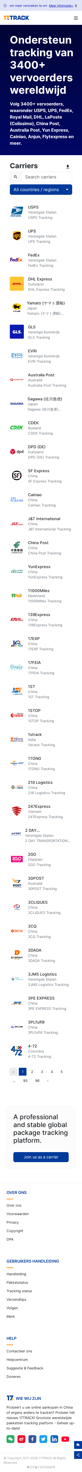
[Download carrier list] (68, 166)
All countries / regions (36, 189)
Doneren (14, 1376)
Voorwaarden (18, 1214)
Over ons (14, 1205)
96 (37, 1080)
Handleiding (16, 1274)
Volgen (12, 1308)
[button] (14, 1081)
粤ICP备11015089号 (41, 1467)
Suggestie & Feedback (25, 1368)
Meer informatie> (61, 5)
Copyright (15, 1231)
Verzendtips (16, 1299)
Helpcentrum (17, 1359)
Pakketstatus (17, 1282)
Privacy (13, 1222)
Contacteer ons (19, 1351)
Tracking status (19, 1291)
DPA (10, 1239)
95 (25, 1080)
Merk (11, 1316)
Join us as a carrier (41, 1157)
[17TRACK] (16, 18)
